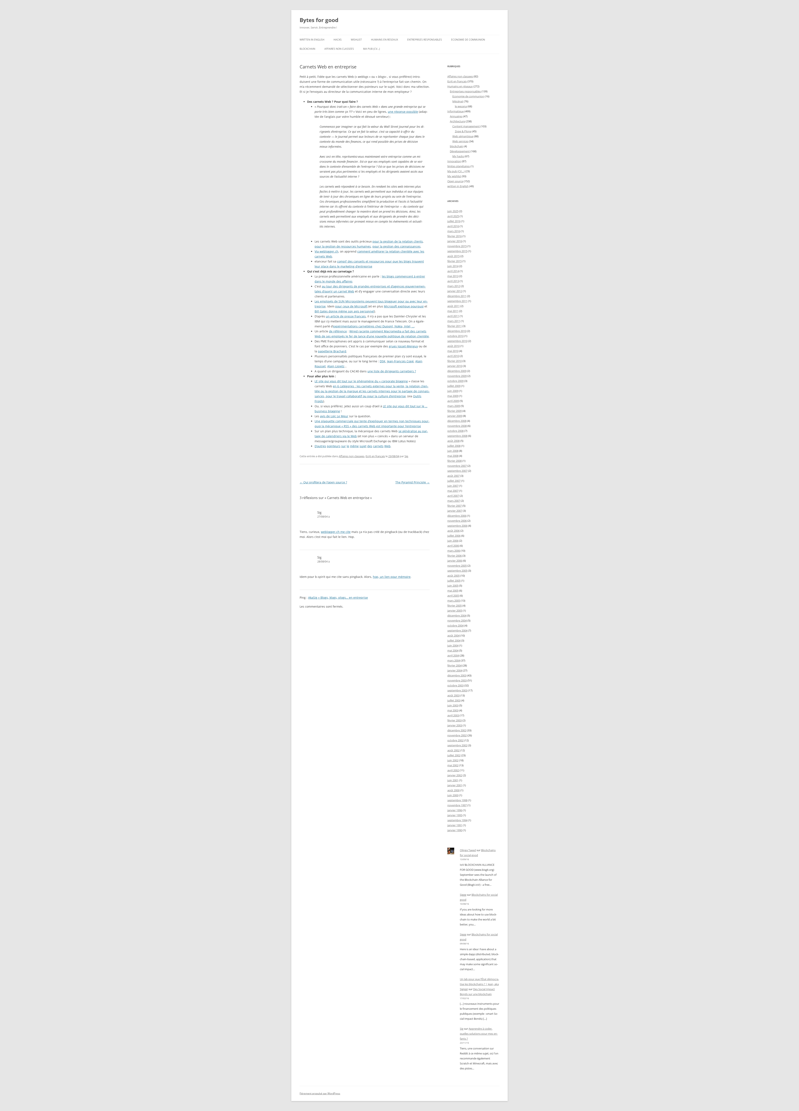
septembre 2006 (457, 526)
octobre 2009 (455, 381)
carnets (378, 446)
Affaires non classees (339, 49)
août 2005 (453, 575)
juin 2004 (452, 645)
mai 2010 (452, 351)
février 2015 (454, 261)
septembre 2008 (457, 436)
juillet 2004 (453, 640)
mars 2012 (453, 286)
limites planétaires (458, 166)
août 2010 (453, 346)
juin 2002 (452, 760)
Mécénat (457, 101)
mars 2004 (453, 660)
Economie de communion (468, 39)
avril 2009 (453, 401)
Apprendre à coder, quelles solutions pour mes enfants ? (479, 1033)
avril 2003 (453, 715)
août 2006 (453, 531)
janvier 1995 (454, 815)
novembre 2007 (457, 466)
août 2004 (453, 635)
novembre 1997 (457, 805)
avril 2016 (453, 226)
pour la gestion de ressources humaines (343, 246)
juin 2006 (452, 540)
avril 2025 (453, 216)
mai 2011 (452, 311)
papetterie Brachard (332, 351)
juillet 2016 (453, 221)
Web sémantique (462, 136)
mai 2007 (452, 491)
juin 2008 (452, 451)
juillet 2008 (453, 446)
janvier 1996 (454, 810)
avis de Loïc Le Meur (334, 416)
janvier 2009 (454, 416)
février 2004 (454, 665)
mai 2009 (452, 396)
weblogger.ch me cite (336, 532)
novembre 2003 (457, 680)
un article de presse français (346, 316)
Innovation (454, 161)
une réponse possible (403, 112)
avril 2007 (453, 496)
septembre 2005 (457, 570)
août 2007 (453, 476)
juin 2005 (452, 585)
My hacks (458, 156)
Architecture (457, 121)
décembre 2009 (456, 371)
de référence (338, 331)
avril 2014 (453, 271)
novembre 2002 (457, 735)
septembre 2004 (457, 630)
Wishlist (356, 39)
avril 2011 (453, 316)
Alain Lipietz (335, 366)
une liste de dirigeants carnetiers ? (391, 371)
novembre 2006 (457, 521)
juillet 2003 (453, 700)
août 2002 (453, 750)
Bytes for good (319, 20)
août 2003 (453, 695)
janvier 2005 (454, 610)
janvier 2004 (454, 670)
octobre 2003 (455, 685)
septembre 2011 (457, 301)
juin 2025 (452, 211)
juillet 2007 (453, 481)
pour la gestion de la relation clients (397, 241)
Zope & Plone (463, 131)
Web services (460, 141)
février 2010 (454, 361)
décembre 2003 (456, 675)
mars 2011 (453, 321)
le (348, 446)
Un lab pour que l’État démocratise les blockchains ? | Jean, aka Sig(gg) (479, 984)
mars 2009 (453, 406)
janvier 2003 (454, 725)
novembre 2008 (457, 426)
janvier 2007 (454, 511)
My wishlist (454, 176)
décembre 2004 (456, 615)
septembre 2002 (457, 745)
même (354, 446)
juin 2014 (452, 266)
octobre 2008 (455, 431)
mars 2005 (453, 600)
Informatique (455, 111)
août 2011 (453, 306)
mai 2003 (452, 710)
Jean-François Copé (400, 361)
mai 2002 (452, 765)
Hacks (338, 39)
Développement (460, 151)
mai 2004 (452, 650)
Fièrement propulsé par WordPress (320, 1093)
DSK (382, 361)
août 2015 (453, 256)
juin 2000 (452, 795)
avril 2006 (453, 545)
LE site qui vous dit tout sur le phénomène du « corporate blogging (361, 381)
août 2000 (453, 790)
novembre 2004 (457, 620)
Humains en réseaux (460, 86)
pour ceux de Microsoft (351, 306)
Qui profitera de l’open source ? (323, 482)
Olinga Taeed (468, 850)
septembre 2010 (457, 341)
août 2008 (453, 441)
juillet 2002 (453, 755)
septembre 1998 (457, 800)
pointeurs (333, 446)
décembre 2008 (456, 421)
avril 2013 (453, 281)
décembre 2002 (456, 730)
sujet (363, 446)
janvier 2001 (454, 785)
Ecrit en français (375, 456)
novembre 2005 (457, 565)
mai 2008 (452, 456)
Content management (466, 126)
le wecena (461, 106)
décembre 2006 (456, 516)
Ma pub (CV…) (371, 49)
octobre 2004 (455, 625)
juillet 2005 (453, 580)
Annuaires (456, 116)
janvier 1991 (454, 825)
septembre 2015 (457, 251)
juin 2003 (452, 705)
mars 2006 (453, 550)
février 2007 (454, 506)
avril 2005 (453, 595)
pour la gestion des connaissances (396, 246)
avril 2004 (453, 655)
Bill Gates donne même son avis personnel (344, 311)
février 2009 (454, 411)
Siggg (463, 895)
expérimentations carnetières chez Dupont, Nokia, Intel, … (373, 326)
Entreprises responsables (424, 39)
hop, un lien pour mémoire (392, 577)
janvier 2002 (454, 775)
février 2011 (454, 326)
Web (387, 446)
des (369, 446)
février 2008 (454, 461)
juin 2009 (452, 391)
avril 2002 (453, 770)
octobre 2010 (455, 336)
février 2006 (454, 555)
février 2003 (454, 720)
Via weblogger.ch (326, 251)
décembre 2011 (456, 296)
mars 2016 (453, 231)
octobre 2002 (455, 740)
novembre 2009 (457, 376)
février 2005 (454, 605)
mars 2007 (453, 501)
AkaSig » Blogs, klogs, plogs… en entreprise (338, 597)
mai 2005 (452, 590)
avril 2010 (453, 356)
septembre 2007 (457, 471)
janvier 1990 (454, 830)
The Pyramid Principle (412, 482)
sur (343, 446)
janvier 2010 (454, 366)
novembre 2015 (457, 246)
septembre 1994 (457, 820)
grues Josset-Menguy (403, 346)
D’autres (320, 446)
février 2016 (454, 236)
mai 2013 (452, 276)
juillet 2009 (453, 386)
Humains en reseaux (384, 39)
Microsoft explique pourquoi (404, 306)
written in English (312, 39)
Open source (455, 181)
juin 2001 (452, 780)
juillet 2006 (453, 536)
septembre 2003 (457, 690)
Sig (406, 456)
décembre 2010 (456, 331)
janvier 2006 (454, 560)
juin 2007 (452, 486)
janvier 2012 (454, 291)
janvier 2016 (454, 241)
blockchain (307, 49)
